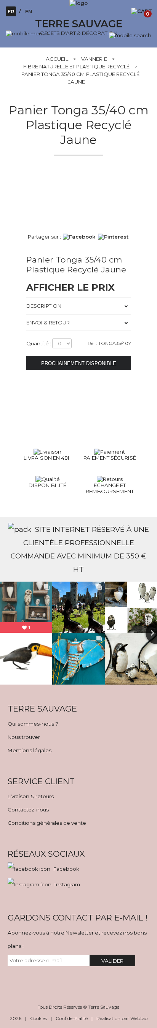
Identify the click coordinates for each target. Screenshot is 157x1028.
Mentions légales (29, 750)
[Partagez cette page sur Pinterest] (113, 237)
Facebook (66, 869)
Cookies (38, 1018)
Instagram (67, 884)
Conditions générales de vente (47, 823)
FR (11, 11)
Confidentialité (72, 1018)
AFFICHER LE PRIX (70, 287)
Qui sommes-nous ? (33, 724)
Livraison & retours (31, 796)
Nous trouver (24, 737)
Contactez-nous (28, 810)
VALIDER (112, 961)
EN (28, 11)
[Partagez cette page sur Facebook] (79, 237)
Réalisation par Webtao (121, 1018)
